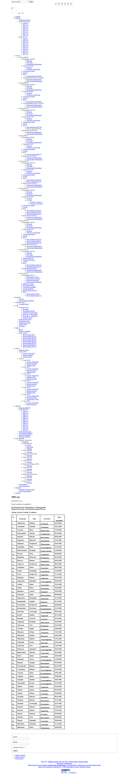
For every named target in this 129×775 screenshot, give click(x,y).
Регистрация (19, 758)
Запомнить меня (18, 747)
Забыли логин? (20, 757)
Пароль (15, 742)
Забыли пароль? (20, 755)
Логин (15, 737)
